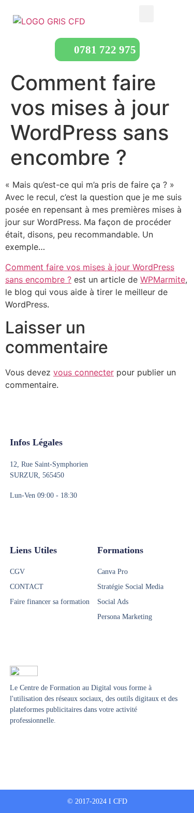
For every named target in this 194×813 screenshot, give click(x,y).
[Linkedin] (53, 746)
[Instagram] (34, 746)
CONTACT (26, 587)
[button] (146, 13)
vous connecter (83, 372)
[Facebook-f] (14, 746)
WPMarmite (162, 279)
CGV (17, 572)
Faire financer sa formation (49, 602)
